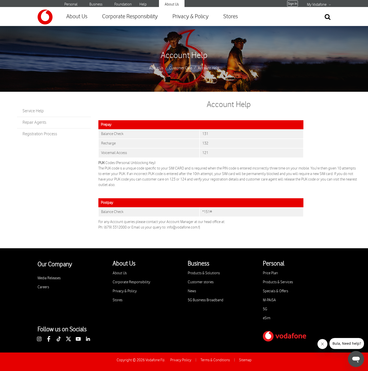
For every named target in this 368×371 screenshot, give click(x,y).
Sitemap (245, 360)
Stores (230, 17)
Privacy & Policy (190, 17)
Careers (43, 287)
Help (143, 4)
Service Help (33, 111)
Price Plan (270, 273)
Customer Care (180, 68)
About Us (172, 4)
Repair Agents (34, 122)
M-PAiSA (269, 300)
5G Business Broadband (205, 300)
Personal (71, 4)
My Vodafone (316, 5)
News (192, 291)
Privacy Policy (180, 360)
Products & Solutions (204, 273)
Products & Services (278, 282)
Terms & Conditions (215, 360)
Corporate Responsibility (130, 17)
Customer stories (201, 282)
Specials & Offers (275, 291)
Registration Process (40, 134)
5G (265, 309)
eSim (266, 318)
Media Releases (49, 278)
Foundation (123, 4)
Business (95, 4)
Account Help (184, 55)
